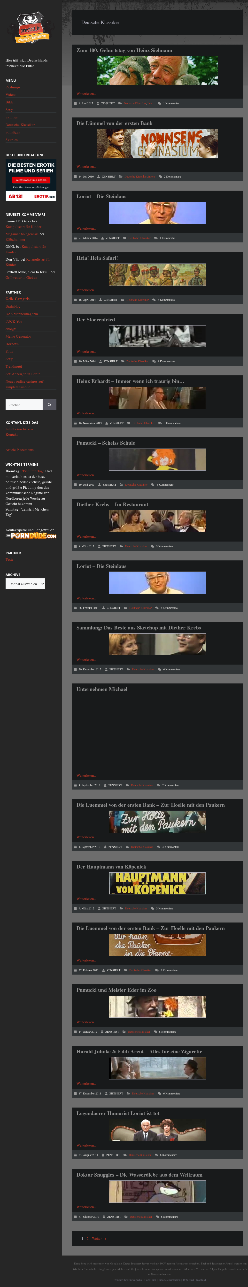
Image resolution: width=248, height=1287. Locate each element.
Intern (150, 103)
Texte (10, 559)
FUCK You (14, 321)
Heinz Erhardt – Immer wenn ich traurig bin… (131, 381)
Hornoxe (12, 343)
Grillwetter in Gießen (21, 277)
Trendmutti (14, 366)
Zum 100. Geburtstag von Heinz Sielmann (124, 50)
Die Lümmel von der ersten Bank (115, 123)
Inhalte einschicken (169, 1280)
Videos (11, 94)
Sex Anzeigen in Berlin (23, 373)
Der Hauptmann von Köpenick (111, 866)
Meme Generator (18, 336)
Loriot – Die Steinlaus (101, 196)
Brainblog (13, 306)
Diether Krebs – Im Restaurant (112, 504)
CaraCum (150, 1280)
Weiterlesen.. (86, 93)
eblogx (11, 328)
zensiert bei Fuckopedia (128, 1280)
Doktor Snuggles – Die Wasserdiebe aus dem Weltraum (139, 1174)
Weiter (99, 1238)
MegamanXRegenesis (22, 233)
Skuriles (12, 117)
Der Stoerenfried (96, 319)
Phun (9, 351)
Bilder (10, 102)
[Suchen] (49, 404)
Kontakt (12, 434)
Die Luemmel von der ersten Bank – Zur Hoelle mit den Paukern (151, 805)
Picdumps (13, 87)
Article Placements (20, 449)
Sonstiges (13, 132)
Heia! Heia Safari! (97, 258)
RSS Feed (188, 1280)
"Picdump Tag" (33, 470)
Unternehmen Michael (102, 689)
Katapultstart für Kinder (23, 226)
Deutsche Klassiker (135, 103)
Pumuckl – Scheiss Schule (106, 443)
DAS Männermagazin (22, 313)
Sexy (9, 109)
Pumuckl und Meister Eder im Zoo (116, 990)
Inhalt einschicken (19, 428)
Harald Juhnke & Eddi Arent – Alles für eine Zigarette (139, 1051)
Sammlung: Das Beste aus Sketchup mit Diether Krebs (139, 627)
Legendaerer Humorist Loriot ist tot (118, 1113)
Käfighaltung (15, 239)
